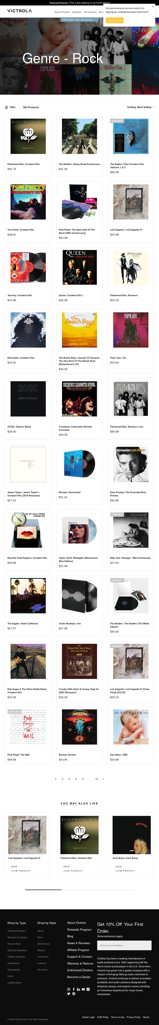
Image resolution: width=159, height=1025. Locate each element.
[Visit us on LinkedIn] (78, 990)
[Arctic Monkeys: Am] (79, 595)
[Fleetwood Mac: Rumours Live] (130, 398)
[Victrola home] (19, 11)
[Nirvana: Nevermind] (79, 464)
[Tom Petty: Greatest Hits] (28, 202)
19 (96, 779)
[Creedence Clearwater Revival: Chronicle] (79, 398)
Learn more (115, 20)
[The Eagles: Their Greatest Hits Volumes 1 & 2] (130, 136)
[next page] (103, 779)
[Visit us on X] (68, 994)
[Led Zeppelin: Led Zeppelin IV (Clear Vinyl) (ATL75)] (130, 661)
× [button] (153, 6)
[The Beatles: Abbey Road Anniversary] (79, 136)
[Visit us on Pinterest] (73, 994)
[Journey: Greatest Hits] (28, 267)
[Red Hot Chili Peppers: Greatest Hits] (28, 530)
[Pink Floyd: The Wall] (28, 727)
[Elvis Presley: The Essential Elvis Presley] (130, 464)
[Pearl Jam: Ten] (130, 330)
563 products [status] (31, 107)
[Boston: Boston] (79, 727)
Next (79, 882)
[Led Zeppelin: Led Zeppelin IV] (130, 202)
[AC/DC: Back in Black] (28, 398)
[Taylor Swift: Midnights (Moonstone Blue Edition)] (79, 530)
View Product (21, 871)
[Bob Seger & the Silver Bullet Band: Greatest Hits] (28, 661)
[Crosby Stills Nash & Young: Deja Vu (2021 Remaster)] (79, 661)
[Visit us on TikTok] (88, 990)
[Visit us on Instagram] (68, 990)
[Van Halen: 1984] (130, 727)
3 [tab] (116, 890)
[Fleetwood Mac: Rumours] (130, 267)
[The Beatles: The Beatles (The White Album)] (130, 595)
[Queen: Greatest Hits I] (79, 267)
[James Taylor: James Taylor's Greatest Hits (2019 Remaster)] (28, 464)
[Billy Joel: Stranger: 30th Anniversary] (130, 530)
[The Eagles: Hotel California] (28, 595)
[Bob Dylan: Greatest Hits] (28, 330)
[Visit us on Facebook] (73, 990)
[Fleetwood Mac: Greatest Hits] (28, 136)
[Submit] (148, 945)
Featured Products (58, 2)
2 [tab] (79, 890)
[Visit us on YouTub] (83, 990)
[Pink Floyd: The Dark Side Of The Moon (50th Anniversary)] (79, 202)
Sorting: (139, 107)
